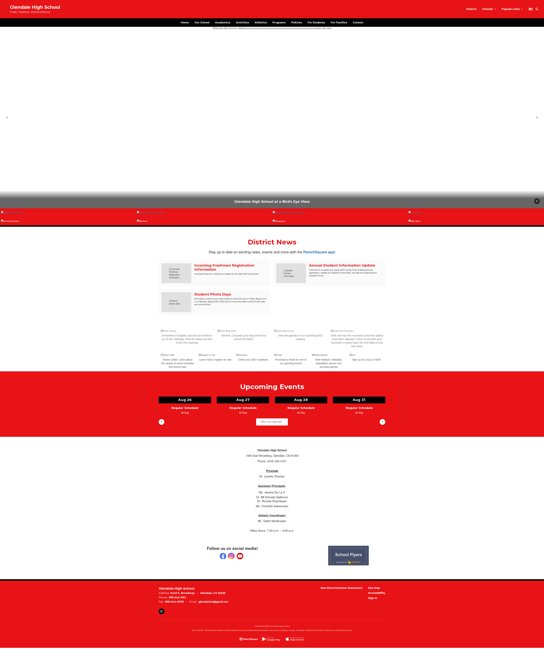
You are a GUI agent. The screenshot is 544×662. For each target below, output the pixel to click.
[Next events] (382, 422)
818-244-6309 (174, 601)
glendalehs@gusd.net (213, 601)
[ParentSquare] (249, 639)
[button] (489, 9)
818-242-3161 (177, 597)
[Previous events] (161, 422)
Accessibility (376, 593)
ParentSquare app (318, 252)
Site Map (374, 588)
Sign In (372, 598)
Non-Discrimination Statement (341, 588)
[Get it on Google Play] (271, 639)
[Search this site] (537, 9)
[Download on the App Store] (294, 639)
